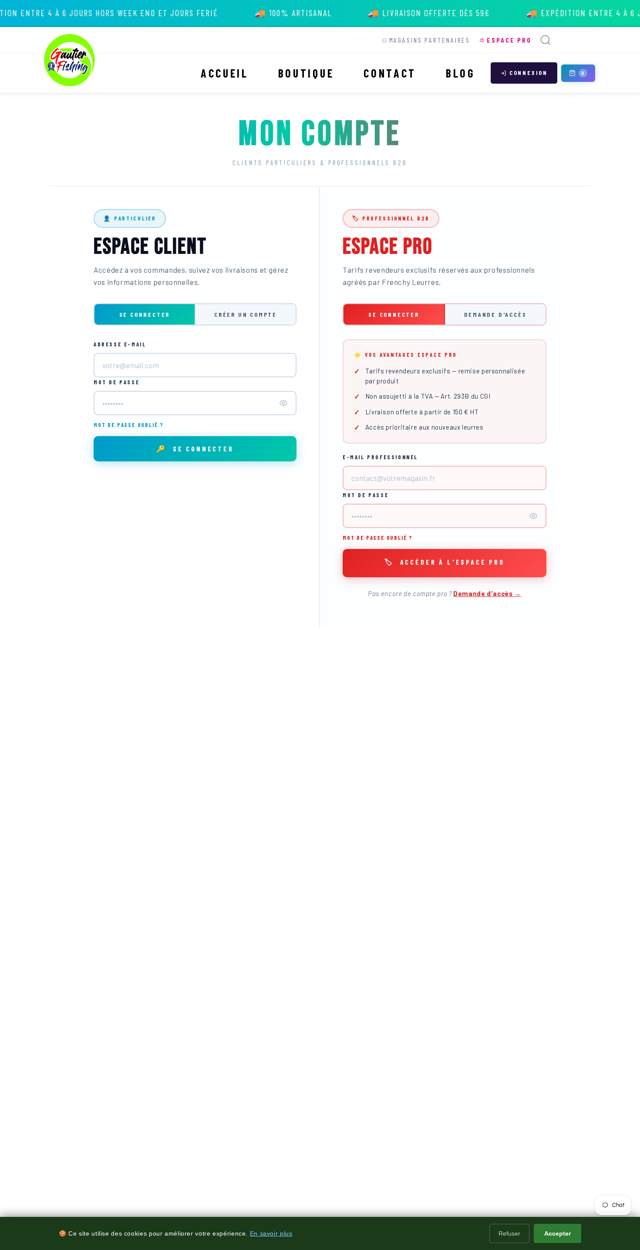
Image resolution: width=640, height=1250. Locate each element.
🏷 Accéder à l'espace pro (444, 562)
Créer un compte (245, 314)
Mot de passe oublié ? (129, 424)
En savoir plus (271, 1233)
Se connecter (144, 314)
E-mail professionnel (380, 457)
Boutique (306, 73)
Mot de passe (116, 382)
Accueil (225, 73)
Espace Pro (509, 40)
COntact (390, 73)
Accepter (557, 1233)
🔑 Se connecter (195, 448)
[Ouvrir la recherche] (545, 40)
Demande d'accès (495, 314)
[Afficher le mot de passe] (283, 403)
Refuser (509, 1233)
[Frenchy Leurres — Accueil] (70, 60)
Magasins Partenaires (430, 40)
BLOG (460, 73)
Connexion (528, 72)
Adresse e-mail (120, 344)
